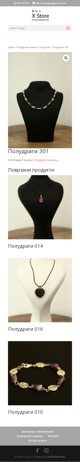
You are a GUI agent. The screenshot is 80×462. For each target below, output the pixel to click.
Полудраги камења (27, 47)
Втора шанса (38, 440)
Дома (11, 47)
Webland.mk (56, 456)
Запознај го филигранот (38, 431)
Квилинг (53, 436)
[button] (66, 58)
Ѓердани (45, 47)
